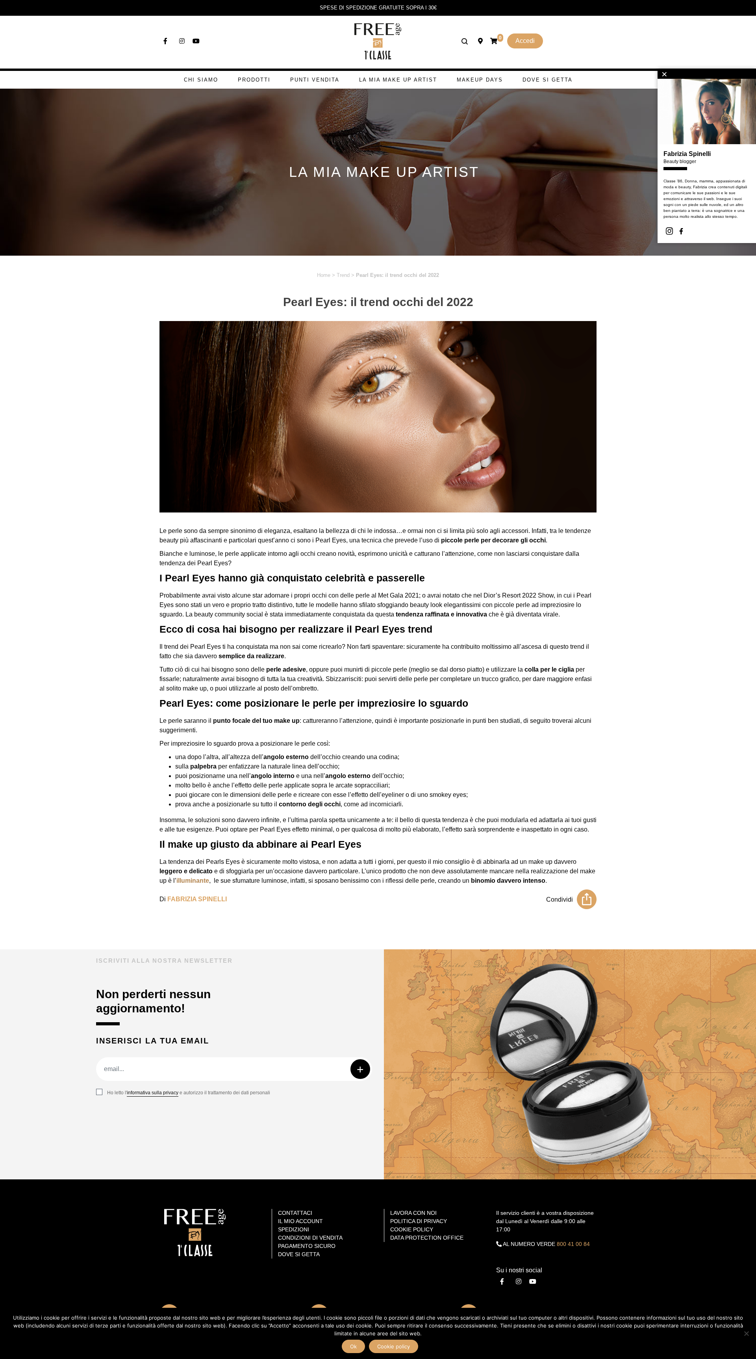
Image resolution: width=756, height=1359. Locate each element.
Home (323, 275)
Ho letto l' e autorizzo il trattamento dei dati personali (188, 1092)
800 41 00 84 (573, 1244)
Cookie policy (393, 1346)
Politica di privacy (418, 1221)
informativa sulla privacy (152, 1092)
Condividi (559, 899)
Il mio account (300, 1221)
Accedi (525, 40)
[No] (746, 1333)
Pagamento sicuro (306, 1246)
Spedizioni (293, 1229)
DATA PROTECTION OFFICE (426, 1238)
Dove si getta (548, 80)
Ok (353, 1346)
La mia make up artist (398, 80)
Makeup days (480, 80)
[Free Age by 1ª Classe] (378, 40)
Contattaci (295, 1213)
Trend (343, 275)
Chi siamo (201, 80)
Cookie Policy (411, 1229)
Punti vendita (314, 80)
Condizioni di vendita (310, 1238)
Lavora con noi (413, 1213)
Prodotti (254, 80)
